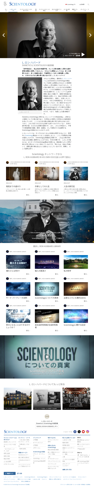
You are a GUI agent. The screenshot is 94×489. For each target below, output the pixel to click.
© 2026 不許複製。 (17, 484)
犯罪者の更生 (66, 445)
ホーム (6, 9)
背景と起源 (7, 453)
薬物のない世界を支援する (55, 479)
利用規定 (83, 484)
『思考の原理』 (22, 449)
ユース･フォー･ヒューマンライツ (11, 481)
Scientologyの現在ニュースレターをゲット (83, 463)
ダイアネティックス (17, 477)
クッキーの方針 (76, 484)
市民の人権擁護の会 (25, 481)
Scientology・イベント (39, 458)
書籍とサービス (75, 9)
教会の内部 (7, 459)
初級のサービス (22, 452)
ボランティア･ (66, 464)
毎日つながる (52, 438)
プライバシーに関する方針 (66, 484)
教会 (36, 9)
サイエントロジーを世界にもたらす (53, 467)
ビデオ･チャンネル (9, 464)
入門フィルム (36, 448)
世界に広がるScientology (52, 446)
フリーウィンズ (52, 464)
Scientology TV (71, 4)
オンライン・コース (85, 9)
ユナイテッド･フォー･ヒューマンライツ (72, 479)
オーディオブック (38, 442)
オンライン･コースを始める (69, 477)
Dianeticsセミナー (23, 455)
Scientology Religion (42, 477)
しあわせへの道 (67, 440)
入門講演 (35, 445)
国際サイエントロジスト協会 (24, 479)
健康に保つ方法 (67, 469)
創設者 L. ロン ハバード (10, 442)
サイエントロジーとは (26, 9)
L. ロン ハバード (13, 9)
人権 (64, 457)
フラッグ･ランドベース (54, 461)
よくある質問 (67, 9)
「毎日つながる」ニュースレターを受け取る (83, 456)
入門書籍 (35, 440)
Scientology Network (30, 477)
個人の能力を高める (23, 457)
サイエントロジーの (44, 9)
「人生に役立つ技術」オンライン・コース (24, 440)
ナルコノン (44, 479)
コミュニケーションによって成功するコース (24, 465)
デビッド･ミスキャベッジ (55, 477)
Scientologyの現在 (39, 452)
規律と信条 (7, 456)
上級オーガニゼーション (53, 457)
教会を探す (82, 449)
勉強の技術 (65, 442)
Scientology (29, 135)
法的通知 (88, 484)
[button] (39, 56)
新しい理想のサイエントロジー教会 (54, 453)
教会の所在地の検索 (53, 449)
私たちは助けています (57, 9)
